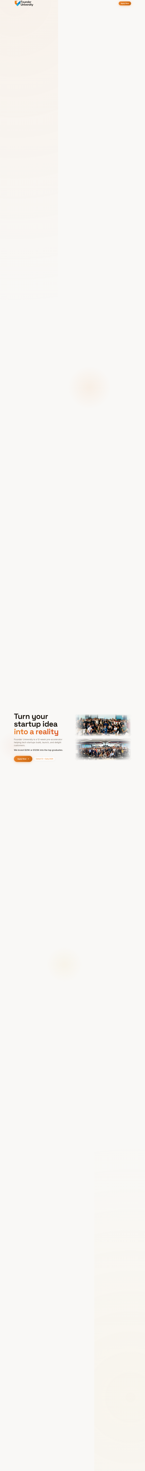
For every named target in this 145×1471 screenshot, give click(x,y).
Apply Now (125, 3)
